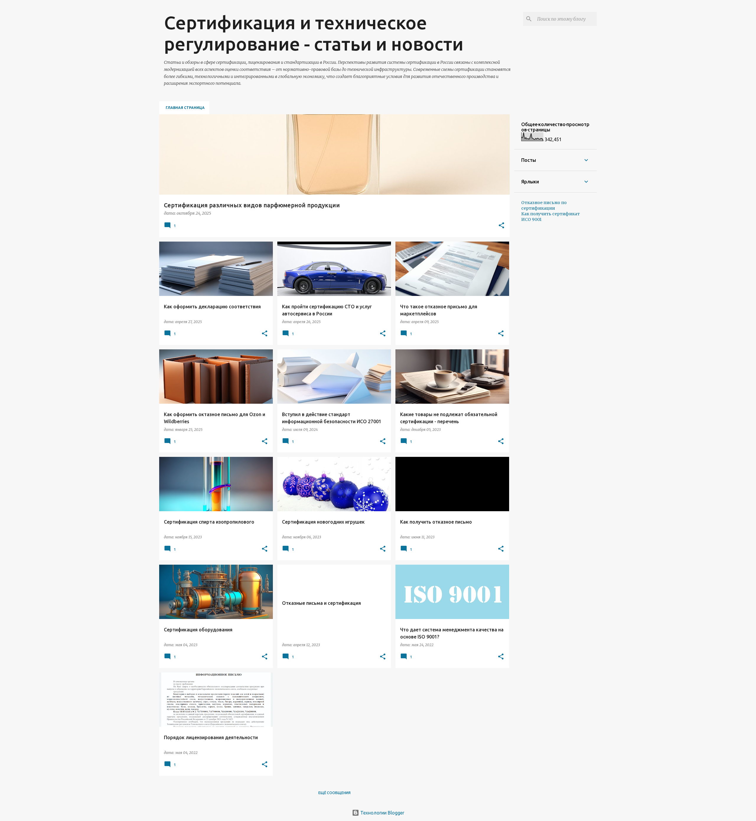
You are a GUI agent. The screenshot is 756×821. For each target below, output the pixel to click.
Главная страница (185, 108)
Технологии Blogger (381, 812)
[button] (501, 226)
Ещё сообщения (334, 793)
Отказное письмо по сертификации (544, 205)
